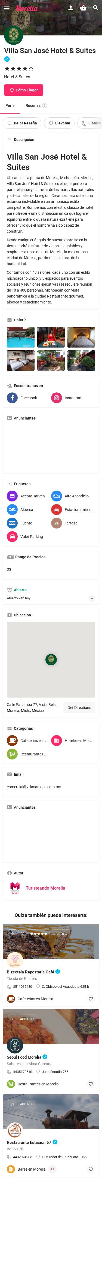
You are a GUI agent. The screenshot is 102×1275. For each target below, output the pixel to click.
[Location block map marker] (51, 660)
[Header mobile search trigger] (95, 7)
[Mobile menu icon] (6, 8)
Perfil (10, 105)
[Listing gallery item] (21, 337)
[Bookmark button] (90, 999)
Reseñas (35, 105)
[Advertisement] (51, 447)
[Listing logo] (13, 35)
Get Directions (79, 707)
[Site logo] (27, 8)
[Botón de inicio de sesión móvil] (70, 7)
